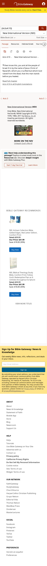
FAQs (8, 440)
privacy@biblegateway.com (14, 391)
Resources (15, 44)
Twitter (9, 537)
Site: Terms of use (14, 468)
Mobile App (11, 415)
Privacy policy (12, 456)
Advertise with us (13, 449)
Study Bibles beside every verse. (23, 10)
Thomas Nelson (13, 503)
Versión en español (14, 552)
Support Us (11, 428)
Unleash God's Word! (23, 143)
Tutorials (10, 443)
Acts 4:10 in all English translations (17, 84)
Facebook (10, 524)
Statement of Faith (14, 412)
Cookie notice (12, 465)
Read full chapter (10, 81)
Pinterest (10, 530)
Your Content (41, 44)
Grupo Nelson (12, 496)
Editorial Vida (12, 499)
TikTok (9, 534)
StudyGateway (12, 487)
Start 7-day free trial (14, 165)
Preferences (11, 555)
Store (8, 419)
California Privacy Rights (17, 459)
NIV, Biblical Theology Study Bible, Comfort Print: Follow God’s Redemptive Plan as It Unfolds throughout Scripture (22, 276)
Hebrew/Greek (27, 44)
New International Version (19, 107)
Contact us (11, 453)
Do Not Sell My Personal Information (23, 462)
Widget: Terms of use (15, 472)
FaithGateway (12, 483)
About (9, 406)
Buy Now (15, 250)
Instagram (10, 527)
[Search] (42, 28)
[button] (43, 3)
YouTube (10, 540)
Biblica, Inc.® (30, 116)
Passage (5, 44)
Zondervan (11, 509)
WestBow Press (13, 506)
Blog (8, 422)
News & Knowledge (14, 409)
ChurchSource (12, 490)
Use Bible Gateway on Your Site (19, 446)
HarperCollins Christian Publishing (21, 493)
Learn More (32, 165)
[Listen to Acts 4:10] (30, 51)
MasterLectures (13, 512)
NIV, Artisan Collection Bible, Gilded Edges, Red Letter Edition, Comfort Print (23, 232)
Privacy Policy (29, 389)
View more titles (23, 303)
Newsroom (11, 425)
